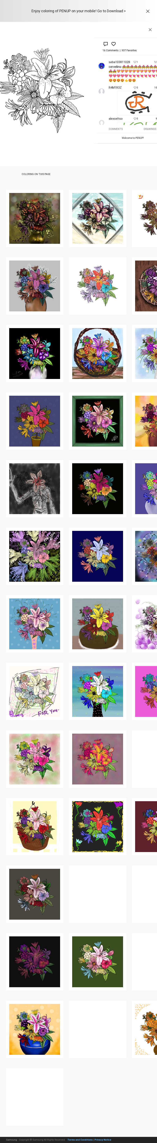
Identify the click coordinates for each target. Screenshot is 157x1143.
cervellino (115, 67)
